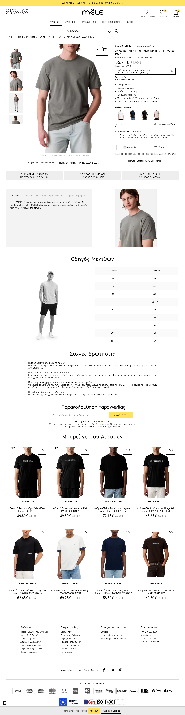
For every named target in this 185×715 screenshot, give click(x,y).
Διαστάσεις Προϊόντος (166, 124)
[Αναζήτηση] (116, 31)
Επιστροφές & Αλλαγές (30, 645)
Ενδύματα (30, 37)
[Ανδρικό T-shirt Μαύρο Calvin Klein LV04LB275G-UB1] (144, 114)
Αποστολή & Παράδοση (30, 635)
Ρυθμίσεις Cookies (111, 711)
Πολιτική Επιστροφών (138, 161)
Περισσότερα (160, 137)
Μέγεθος (118, 124)
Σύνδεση (143, 16)
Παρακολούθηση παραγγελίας (34, 632)
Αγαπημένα (162, 17)
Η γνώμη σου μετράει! (71, 645)
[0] (162, 12)
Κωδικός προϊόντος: (124, 57)
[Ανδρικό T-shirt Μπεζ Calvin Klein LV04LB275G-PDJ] (156, 114)
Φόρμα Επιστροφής (29, 652)
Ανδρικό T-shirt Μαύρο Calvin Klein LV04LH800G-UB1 (27, 510)
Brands (129, 21)
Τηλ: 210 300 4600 (149, 632)
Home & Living (88, 21)
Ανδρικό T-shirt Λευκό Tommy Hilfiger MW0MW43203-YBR (70, 592)
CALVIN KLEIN (92, 163)
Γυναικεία (69, 21)
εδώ (40, 368)
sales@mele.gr (147, 635)
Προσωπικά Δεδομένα (71, 635)
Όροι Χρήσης (156, 161)
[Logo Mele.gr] (92, 11)
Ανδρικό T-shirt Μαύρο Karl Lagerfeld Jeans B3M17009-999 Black (28, 592)
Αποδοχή (94, 711)
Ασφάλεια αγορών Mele (31, 649)
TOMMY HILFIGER (70, 583)
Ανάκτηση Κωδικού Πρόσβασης (115, 638)
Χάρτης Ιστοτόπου (69, 649)
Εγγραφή (152, 16)
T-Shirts (41, 37)
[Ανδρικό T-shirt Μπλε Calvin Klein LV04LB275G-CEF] (132, 114)
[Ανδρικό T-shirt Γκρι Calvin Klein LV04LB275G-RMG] (67, 98)
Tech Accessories (110, 21)
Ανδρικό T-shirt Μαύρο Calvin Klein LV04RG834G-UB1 (156, 592)
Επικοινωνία (66, 652)
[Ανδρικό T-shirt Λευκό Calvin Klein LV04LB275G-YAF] (120, 114)
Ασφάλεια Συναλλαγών (30, 642)
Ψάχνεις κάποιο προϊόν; (71, 642)
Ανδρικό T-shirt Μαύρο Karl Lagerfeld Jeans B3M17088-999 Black (113, 510)
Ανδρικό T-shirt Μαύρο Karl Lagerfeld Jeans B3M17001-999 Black (156, 510)
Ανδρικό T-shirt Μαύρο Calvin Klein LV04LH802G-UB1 (70, 510)
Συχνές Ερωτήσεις (69, 638)
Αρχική (9, 37)
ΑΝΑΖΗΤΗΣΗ (120, 415)
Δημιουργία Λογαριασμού (112, 635)
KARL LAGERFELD (113, 501)
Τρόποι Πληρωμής (28, 638)
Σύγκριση (162, 147)
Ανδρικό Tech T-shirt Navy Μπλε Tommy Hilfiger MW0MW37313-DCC (113, 592)
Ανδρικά (54, 21)
